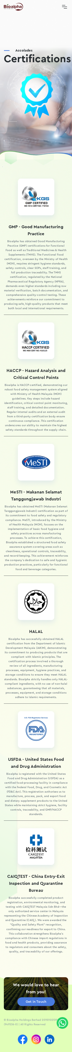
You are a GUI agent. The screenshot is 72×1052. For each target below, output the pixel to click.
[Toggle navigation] (64, 6)
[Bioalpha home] (13, 7)
